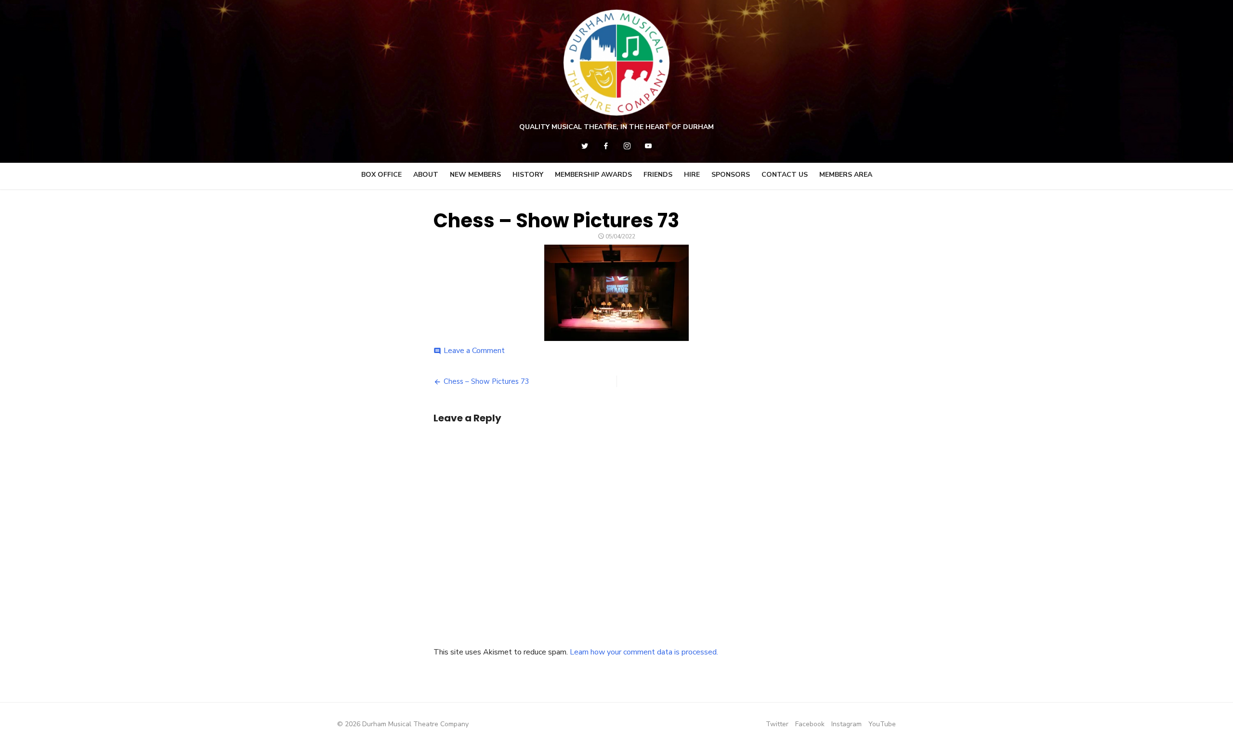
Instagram (846, 724)
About (425, 174)
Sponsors (730, 174)
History (527, 174)
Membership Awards (593, 174)
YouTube (882, 724)
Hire (692, 174)
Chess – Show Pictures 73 (486, 381)
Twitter (777, 724)
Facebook (810, 724)
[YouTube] (648, 146)
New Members (475, 174)
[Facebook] (606, 146)
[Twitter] (584, 146)
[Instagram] (627, 146)
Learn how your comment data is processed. (644, 652)
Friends (657, 174)
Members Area (845, 174)
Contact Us (784, 174)
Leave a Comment (474, 350)
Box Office (381, 174)
